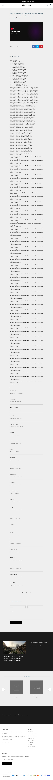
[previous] (3, 689)
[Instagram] (5, 742)
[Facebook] (2, 742)
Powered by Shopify (7, 776)
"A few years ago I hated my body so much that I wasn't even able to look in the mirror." (38, 644)
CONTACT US (31, 738)
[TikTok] (8, 742)
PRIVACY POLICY (31, 746)
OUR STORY (30, 742)
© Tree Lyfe (5, 774)
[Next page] (31, 592)
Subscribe (7, 763)
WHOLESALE (31, 740)
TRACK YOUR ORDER (32, 734)
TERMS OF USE (31, 749)
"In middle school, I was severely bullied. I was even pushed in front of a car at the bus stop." (13, 658)
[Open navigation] (2, 5)
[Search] (47, 5)
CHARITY (30, 744)
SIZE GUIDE (30, 731)
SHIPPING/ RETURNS (32, 736)
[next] (49, 689)
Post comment (16, 622)
